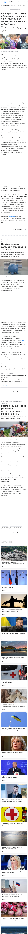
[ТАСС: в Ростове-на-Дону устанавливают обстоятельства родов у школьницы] (14, 700)
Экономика (4, 11)
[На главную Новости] (9, 2)
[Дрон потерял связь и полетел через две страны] (14, 652)
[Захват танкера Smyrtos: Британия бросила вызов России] (14, 842)
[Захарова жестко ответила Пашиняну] (14, 747)
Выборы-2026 (6, 5)
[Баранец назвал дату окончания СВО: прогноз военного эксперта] (14, 605)
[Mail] (5, 2)
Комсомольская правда (15, 9)
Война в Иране (17, 5)
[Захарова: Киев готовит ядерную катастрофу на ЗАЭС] (14, 866)
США (23, 340)
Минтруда (12, 216)
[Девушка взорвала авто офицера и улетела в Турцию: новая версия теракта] (14, 818)
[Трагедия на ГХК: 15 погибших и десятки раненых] (14, 676)
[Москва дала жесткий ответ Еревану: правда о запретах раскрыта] (14, 890)
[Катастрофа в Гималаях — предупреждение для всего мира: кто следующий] (14, 557)
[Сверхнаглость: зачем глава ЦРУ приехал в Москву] (14, 581)
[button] (14, 42)
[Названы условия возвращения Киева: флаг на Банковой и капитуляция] (14, 723)
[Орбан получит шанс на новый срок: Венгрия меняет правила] (14, 771)
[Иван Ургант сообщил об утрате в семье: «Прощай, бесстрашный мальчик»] (14, 795)
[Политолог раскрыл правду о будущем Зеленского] (14, 628)
